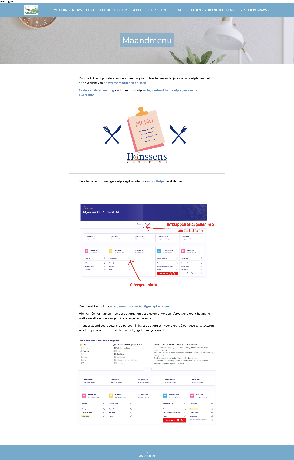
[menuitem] (61, 10)
